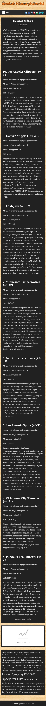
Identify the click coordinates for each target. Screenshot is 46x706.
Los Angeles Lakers (13, 665)
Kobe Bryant (14, 663)
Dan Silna (18, 655)
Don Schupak (13, 657)
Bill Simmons (15, 652)
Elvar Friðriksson (33, 657)
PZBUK (22, 684)
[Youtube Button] (34, 13)
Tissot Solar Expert (33, 687)
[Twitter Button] (26, 13)
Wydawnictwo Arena (34, 689)
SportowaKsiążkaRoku (11, 687)
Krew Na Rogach (23, 663)
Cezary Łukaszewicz (36, 652)
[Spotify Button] (37, 13)
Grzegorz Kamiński (9, 660)
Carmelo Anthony (25, 652)
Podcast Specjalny (13, 674)
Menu (7, 12)
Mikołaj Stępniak (37, 668)
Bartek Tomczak (6, 652)
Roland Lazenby (29, 684)
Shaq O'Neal (37, 684)
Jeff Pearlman (28, 660)
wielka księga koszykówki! (16, 689)
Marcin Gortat (16, 668)
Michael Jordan (27, 668)
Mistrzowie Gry (6, 670)
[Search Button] (42, 13)
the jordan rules (22, 687)
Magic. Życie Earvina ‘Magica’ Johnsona (30, 665)
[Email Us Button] (40, 13)
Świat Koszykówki (32, 692)
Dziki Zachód (26, 619)
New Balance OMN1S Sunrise (19, 670)
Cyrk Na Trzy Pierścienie (9, 655)
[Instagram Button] (32, 13)
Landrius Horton (33, 663)
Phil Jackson (37, 670)
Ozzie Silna (30, 670)
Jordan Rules (36, 660)
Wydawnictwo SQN (12, 692)
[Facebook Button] (29, 13)
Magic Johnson (7, 668)
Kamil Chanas (5, 663)
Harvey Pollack (20, 660)
